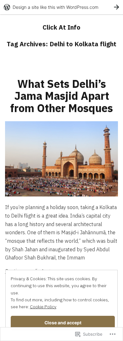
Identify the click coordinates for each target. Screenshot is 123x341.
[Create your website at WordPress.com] (61, 7)
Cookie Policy (43, 307)
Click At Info (61, 27)
